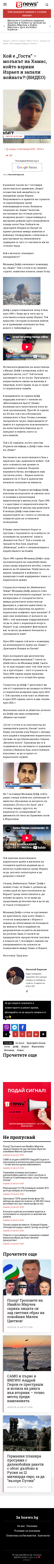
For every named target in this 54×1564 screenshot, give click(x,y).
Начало (6, 41)
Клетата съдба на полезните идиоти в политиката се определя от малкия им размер (24, 1214)
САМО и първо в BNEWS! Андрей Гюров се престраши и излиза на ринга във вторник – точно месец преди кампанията (27, 1162)
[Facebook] (27, 990)
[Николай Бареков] (15, 980)
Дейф (15, 1046)
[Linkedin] (36, 1034)
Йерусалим (38, 1046)
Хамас (20, 1050)
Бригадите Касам (36, 1043)
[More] (43, 1034)
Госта (7, 1046)
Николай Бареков (16, 174)
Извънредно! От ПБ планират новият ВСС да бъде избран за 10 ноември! (26, 1189)
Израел (25, 1046)
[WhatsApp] (29, 1034)
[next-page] (50, 26)
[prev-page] (4, 26)
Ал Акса (19, 1043)
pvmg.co (27, 1559)
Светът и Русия (18, 41)
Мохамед (9, 1050)
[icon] (6, 1028)
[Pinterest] (22, 1034)
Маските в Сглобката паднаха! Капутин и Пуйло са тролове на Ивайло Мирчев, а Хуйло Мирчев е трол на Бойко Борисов (27, 25)
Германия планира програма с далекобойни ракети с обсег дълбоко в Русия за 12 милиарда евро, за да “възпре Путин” (25, 1176)
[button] (47, 5)
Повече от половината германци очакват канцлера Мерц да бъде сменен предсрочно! (26, 1238)
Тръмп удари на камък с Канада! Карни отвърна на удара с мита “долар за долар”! (26, 1226)
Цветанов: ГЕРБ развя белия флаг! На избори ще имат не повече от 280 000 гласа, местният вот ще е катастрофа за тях (26, 1201)
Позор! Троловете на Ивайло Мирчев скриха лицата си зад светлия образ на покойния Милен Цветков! (24, 1149)
